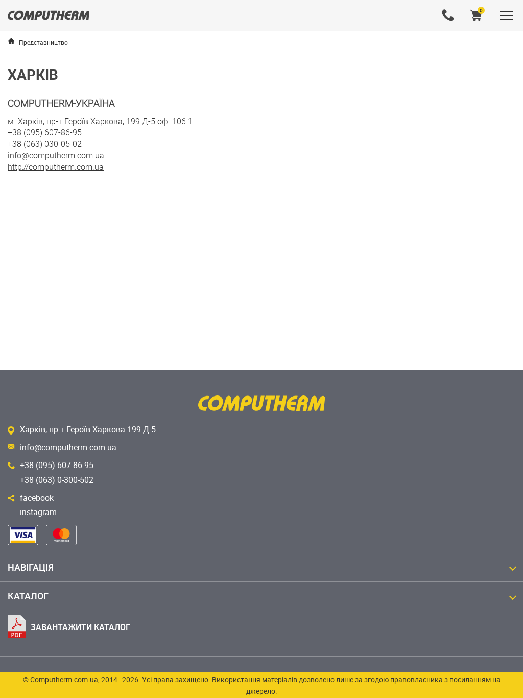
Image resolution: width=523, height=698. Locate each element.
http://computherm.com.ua (56, 166)
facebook (37, 497)
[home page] (11, 40)
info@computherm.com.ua (68, 447)
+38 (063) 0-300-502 (56, 479)
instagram (38, 512)
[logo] (48, 15)
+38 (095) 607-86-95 (56, 465)
